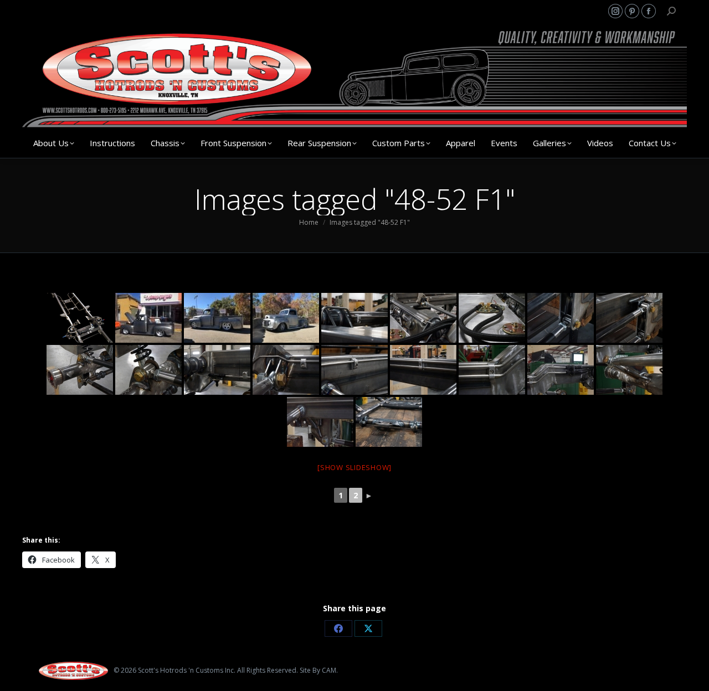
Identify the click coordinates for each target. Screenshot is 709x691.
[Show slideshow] (354, 467)
